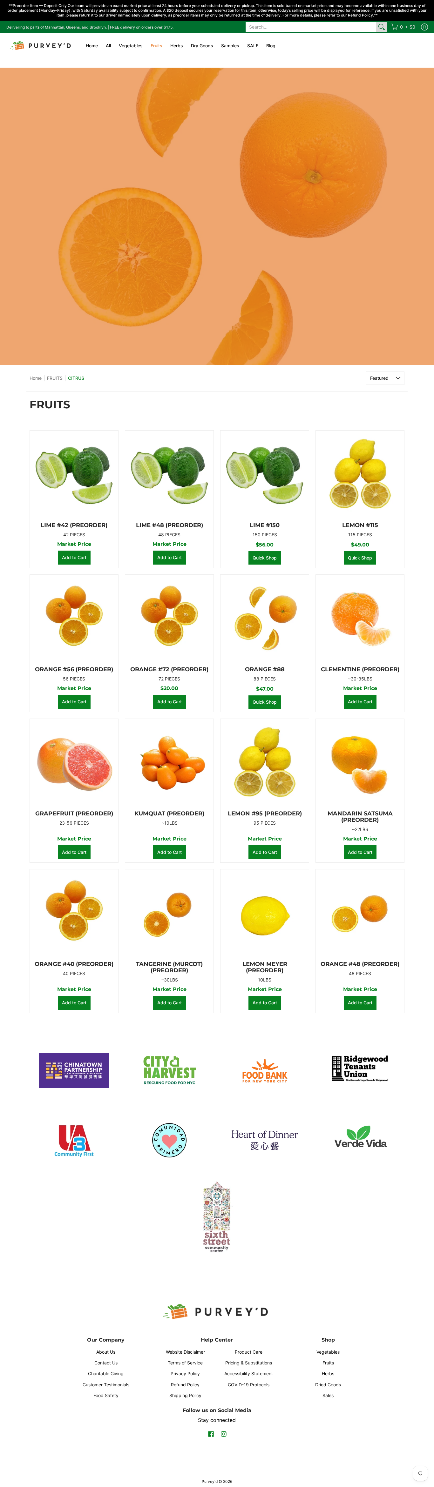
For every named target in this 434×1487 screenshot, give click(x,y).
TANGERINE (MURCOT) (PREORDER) (169, 967)
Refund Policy (185, 1384)
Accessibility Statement (248, 1373)
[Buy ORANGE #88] (265, 619)
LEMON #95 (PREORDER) (265, 813)
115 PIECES (360, 534)
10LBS (264, 979)
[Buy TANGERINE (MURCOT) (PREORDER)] (169, 913)
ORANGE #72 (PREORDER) (169, 669)
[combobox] (311, 27)
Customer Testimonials (106, 1384)
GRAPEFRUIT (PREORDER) (74, 813)
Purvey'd (210, 1481)
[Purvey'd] (41, 45)
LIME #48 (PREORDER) (169, 525)
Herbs (328, 1373)
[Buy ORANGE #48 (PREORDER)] (360, 913)
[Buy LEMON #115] (360, 475)
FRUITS (55, 378)
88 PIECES (265, 678)
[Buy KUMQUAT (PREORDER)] (169, 763)
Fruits (328, 1362)
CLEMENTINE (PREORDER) (360, 669)
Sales (328, 1395)
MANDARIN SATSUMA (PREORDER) (360, 816)
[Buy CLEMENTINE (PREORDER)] (360, 619)
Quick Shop (265, 557)
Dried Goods (328, 1384)
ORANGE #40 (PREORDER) (74, 964)
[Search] (381, 27)
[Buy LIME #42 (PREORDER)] (74, 475)
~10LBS (169, 823)
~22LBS (360, 829)
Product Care (248, 1352)
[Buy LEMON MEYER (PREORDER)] (265, 913)
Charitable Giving (106, 1373)
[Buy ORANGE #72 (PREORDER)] (169, 619)
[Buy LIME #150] (265, 475)
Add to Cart (74, 557)
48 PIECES (169, 534)
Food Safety (106, 1395)
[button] (403, 27)
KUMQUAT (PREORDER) (169, 813)
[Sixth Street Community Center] (217, 1216)
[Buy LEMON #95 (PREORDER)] (265, 763)
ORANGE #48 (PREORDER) (360, 964)
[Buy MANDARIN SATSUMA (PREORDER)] (360, 763)
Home (36, 378)
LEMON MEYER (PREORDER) (264, 967)
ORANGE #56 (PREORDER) (74, 669)
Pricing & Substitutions (248, 1362)
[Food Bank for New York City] (264, 1070)
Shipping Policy (185, 1395)
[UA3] (74, 1140)
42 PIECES (74, 534)
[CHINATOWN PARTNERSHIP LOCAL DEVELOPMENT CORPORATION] (74, 1070)
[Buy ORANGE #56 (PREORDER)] (74, 619)
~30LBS (169, 979)
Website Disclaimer (185, 1352)
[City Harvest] (169, 1070)
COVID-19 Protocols (248, 1384)
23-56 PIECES (74, 823)
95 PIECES (265, 823)
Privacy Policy (185, 1373)
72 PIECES (169, 678)
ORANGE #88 (265, 669)
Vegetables (328, 1352)
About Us (105, 1352)
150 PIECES (265, 534)
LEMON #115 (360, 525)
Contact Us (106, 1362)
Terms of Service (185, 1362)
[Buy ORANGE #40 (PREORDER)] (74, 913)
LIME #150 (265, 525)
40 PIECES (74, 973)
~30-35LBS (360, 678)
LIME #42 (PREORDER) (74, 525)
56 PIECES (74, 678)
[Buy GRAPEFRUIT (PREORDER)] (74, 763)
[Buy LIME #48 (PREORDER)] (169, 475)
